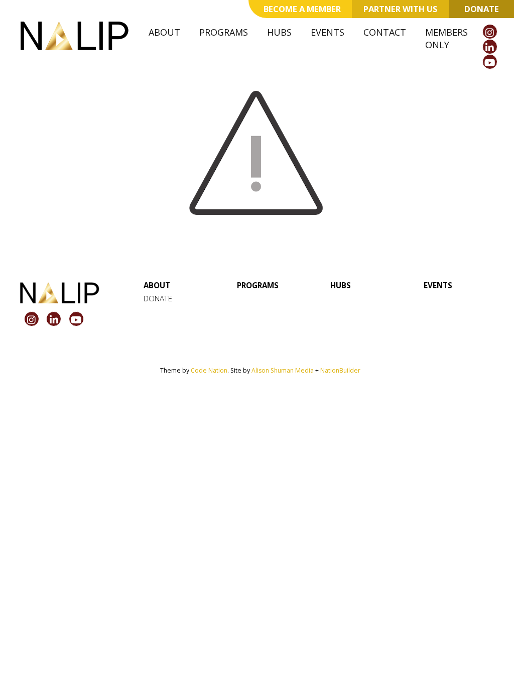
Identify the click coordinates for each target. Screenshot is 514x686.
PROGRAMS (258, 285)
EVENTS (438, 285)
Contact (384, 32)
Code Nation (209, 370)
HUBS (340, 285)
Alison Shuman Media (282, 370)
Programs (223, 32)
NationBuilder (340, 370)
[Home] (74, 36)
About (164, 32)
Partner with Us (400, 9)
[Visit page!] (489, 32)
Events (327, 32)
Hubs (279, 32)
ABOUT (157, 285)
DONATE (158, 298)
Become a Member (302, 9)
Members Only (446, 38)
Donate (481, 9)
